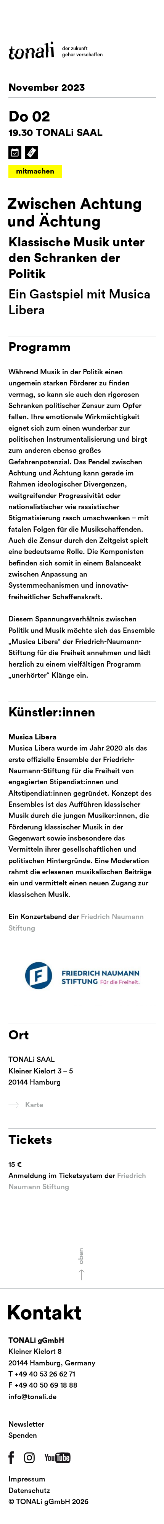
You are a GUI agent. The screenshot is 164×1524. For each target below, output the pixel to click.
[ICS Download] (14, 152)
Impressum (26, 1479)
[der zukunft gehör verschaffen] (31, 50)
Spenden (22, 1435)
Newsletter (26, 1424)
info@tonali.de (32, 1397)
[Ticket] (30, 152)
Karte (34, 1105)
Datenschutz (29, 1491)
